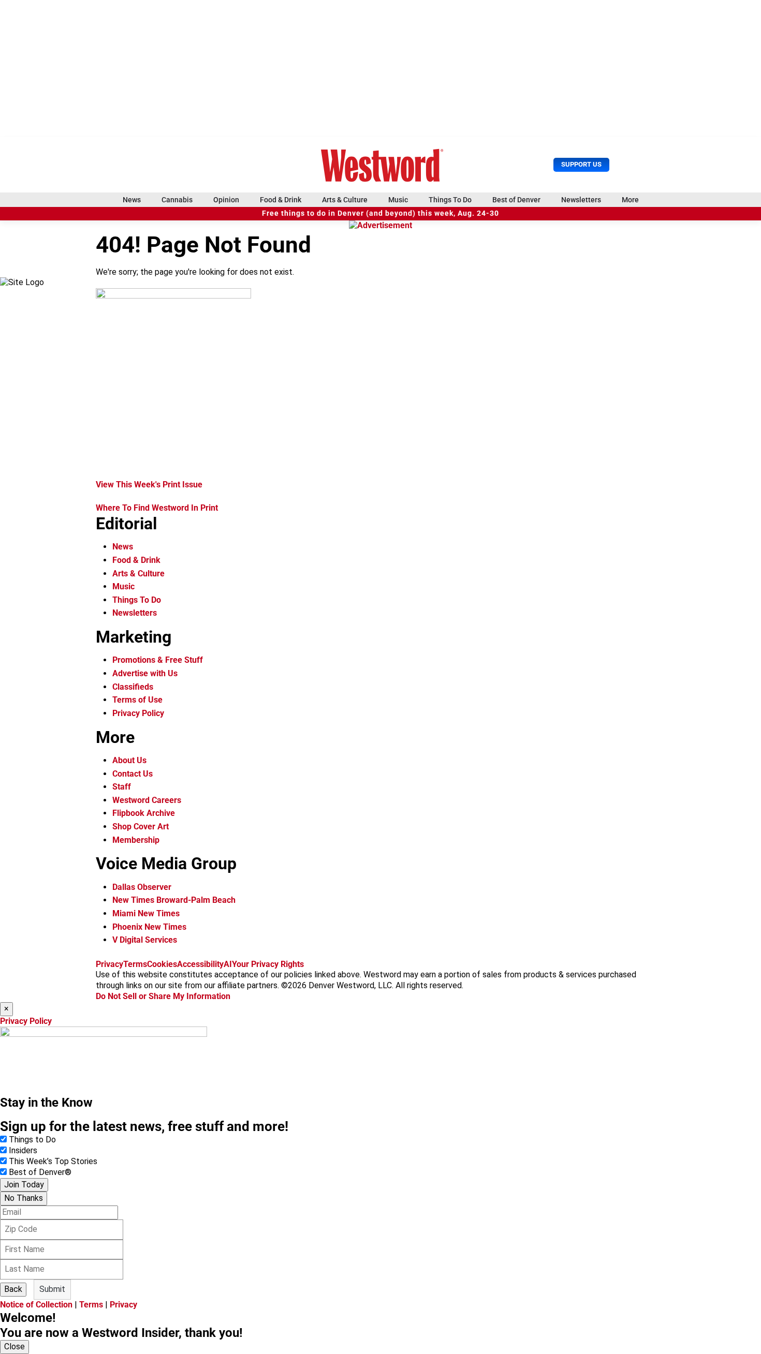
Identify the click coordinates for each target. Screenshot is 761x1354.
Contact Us (132, 774)
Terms (135, 964)
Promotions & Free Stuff (157, 660)
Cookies (162, 964)
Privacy (109, 964)
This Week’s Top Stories (53, 1161)
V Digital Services (144, 940)
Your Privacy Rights (268, 964)
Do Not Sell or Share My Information (163, 996)
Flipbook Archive (143, 813)
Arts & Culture (345, 200)
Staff (121, 787)
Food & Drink (280, 200)
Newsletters (581, 200)
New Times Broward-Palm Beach (174, 900)
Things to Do (32, 1139)
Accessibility (200, 964)
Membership (135, 840)
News (132, 200)
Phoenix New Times (149, 927)
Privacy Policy (138, 713)
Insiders (23, 1150)
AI (228, 964)
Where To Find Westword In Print (157, 508)
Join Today (24, 1184)
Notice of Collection (36, 1305)
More (630, 200)
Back (13, 1289)
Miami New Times (146, 913)
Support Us (581, 164)
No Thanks (23, 1198)
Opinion (226, 200)
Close (14, 1346)
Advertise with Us (145, 673)
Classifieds (132, 687)
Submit (52, 1289)
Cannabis (177, 200)
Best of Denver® (40, 1172)
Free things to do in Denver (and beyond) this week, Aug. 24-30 (380, 213)
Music (398, 200)
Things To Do (450, 200)
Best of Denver (516, 200)
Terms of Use (137, 700)
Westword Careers (146, 800)
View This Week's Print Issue (149, 484)
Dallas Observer (141, 887)
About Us (129, 760)
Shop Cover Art (140, 826)
